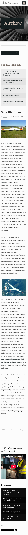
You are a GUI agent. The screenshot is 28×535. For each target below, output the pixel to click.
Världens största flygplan (17, 430)
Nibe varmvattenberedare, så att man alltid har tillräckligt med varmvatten (12, 359)
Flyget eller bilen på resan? (11, 95)
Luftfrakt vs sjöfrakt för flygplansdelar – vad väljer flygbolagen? (11, 73)
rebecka (5, 117)
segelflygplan (10, 143)
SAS (3, 430)
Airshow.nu (10, 3)
